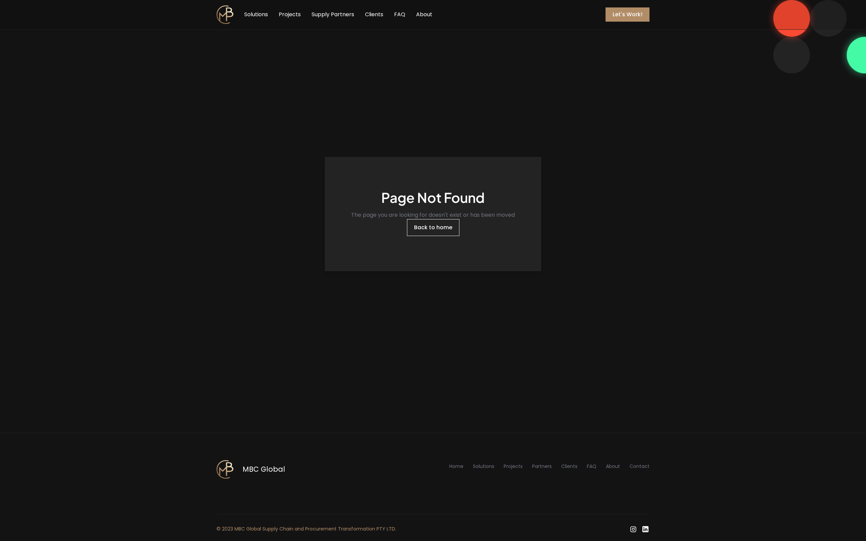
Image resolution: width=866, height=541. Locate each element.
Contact (640, 466)
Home (456, 466)
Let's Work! (627, 14)
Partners (542, 466)
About (424, 14)
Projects (290, 14)
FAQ (399, 14)
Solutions (256, 14)
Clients (374, 14)
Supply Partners (333, 14)
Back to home (433, 227)
